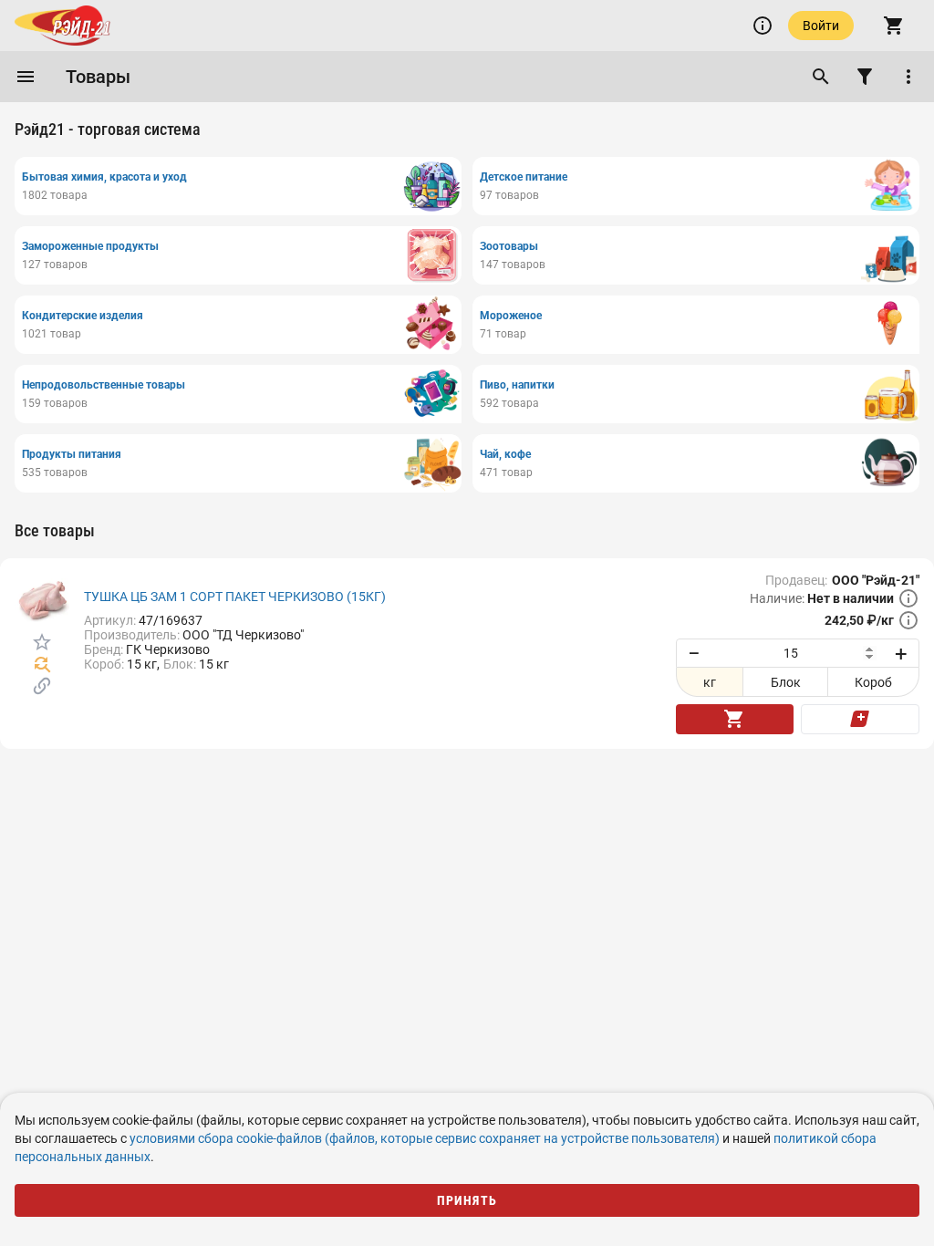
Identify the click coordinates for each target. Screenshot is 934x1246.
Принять (467, 1200)
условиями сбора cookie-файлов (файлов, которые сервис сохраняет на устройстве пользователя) (425, 1138)
